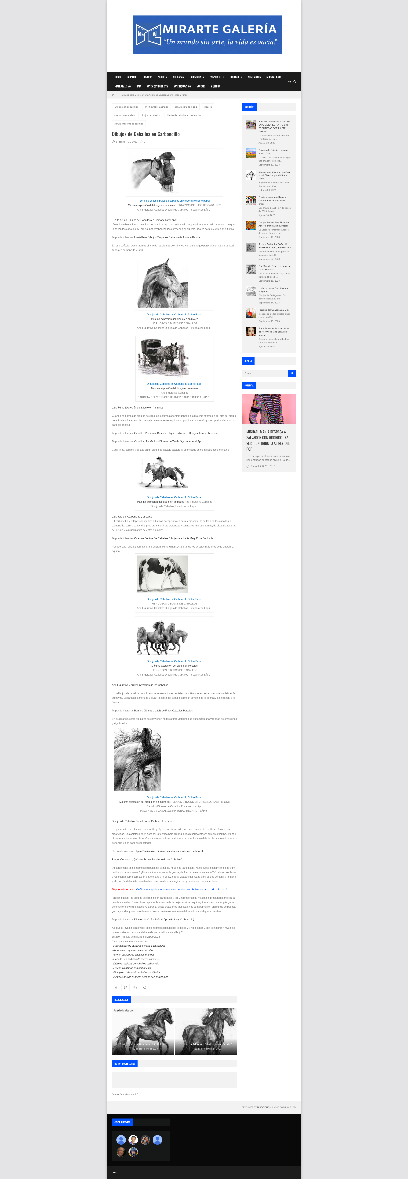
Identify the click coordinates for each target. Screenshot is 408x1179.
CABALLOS (132, 77)
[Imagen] (269, 409)
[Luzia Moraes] (145, 1140)
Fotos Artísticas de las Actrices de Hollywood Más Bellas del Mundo (274, 331)
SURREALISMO (273, 77)
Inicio (114, 1172)
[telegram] (145, 987)
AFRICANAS (178, 77)
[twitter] (125, 987)
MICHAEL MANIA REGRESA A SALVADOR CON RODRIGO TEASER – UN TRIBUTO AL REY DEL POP (268, 440)
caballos (208, 107)
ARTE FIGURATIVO (182, 86)
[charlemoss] (121, 1152)
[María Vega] (157, 1140)
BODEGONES (236, 77)
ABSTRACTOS (254, 77)
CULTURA (215, 86)
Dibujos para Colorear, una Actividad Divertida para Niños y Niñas (275, 175)
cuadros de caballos (124, 115)
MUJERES (162, 77)
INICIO (118, 77)
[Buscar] (294, 81)
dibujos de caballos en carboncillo (184, 115)
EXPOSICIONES (196, 77)
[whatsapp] (135, 987)
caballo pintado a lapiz (186, 107)
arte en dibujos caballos (126, 107)
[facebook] (116, 987)
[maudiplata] (133, 1152)
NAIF (138, 86)
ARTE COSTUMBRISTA (157, 86)
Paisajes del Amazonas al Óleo (274, 310)
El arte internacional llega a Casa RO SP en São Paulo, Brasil (272, 200)
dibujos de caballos (150, 115)
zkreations (263, 1107)
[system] (289, 81)
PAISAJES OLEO (217, 77)
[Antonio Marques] (121, 1140)
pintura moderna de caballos (128, 123)
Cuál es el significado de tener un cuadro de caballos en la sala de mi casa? (181, 889)
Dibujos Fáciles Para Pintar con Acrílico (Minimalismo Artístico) (152, 95)
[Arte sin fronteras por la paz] (133, 1140)
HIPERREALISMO (123, 86)
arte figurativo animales (156, 107)
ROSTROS (147, 77)
